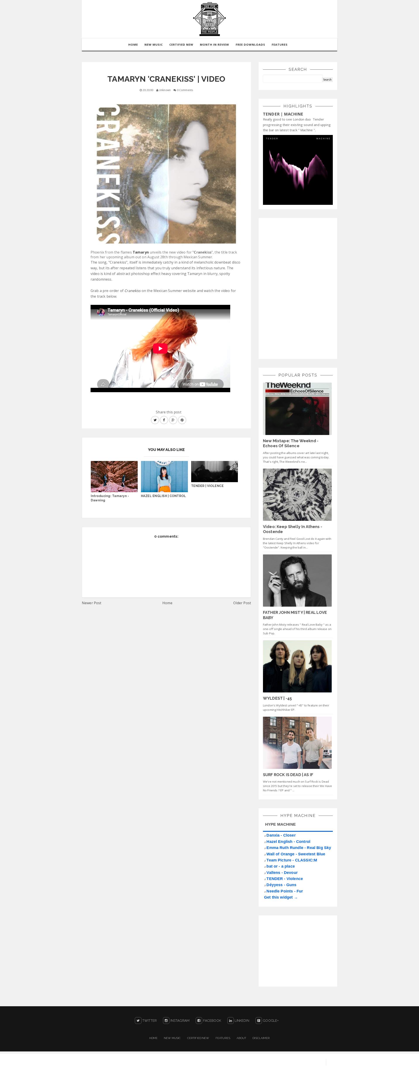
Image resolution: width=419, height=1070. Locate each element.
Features (280, 45)
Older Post (242, 603)
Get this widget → (281, 897)
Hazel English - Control (288, 841)
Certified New (198, 1038)
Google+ (270, 1021)
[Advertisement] (295, 287)
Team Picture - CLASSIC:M (291, 860)
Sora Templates (272, 1062)
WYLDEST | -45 (277, 698)
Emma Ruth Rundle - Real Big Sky (298, 848)
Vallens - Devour (282, 872)
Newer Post (91, 603)
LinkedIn (241, 1021)
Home (167, 603)
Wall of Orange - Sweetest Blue (295, 854)
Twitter (149, 1021)
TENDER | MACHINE (283, 114)
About (241, 1038)
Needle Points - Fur (284, 891)
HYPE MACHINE (280, 824)
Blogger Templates (305, 1062)
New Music (172, 1038)
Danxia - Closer (280, 835)
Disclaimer (261, 1038)
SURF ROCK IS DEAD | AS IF (288, 774)
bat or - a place (280, 866)
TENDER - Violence (284, 879)
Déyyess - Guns (281, 885)
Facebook (211, 1021)
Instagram (179, 1021)
